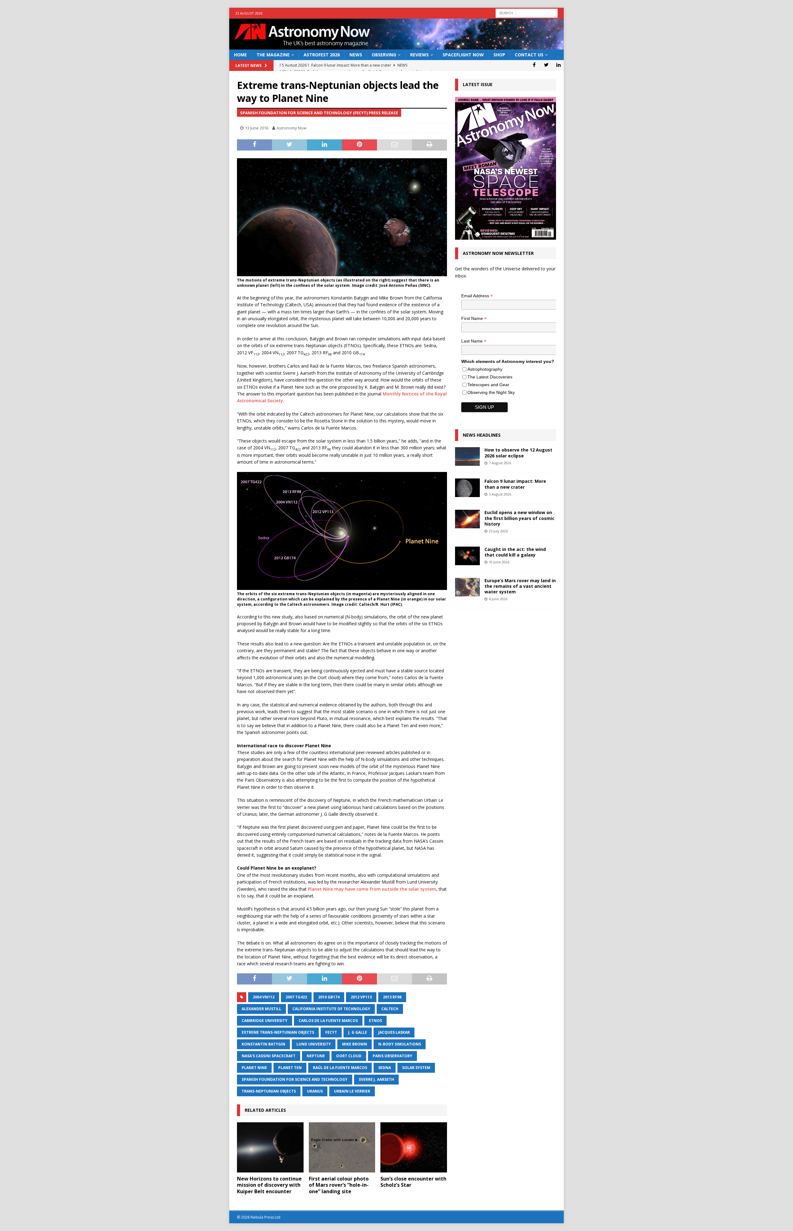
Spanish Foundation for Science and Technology (295, 1079)
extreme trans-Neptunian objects (278, 1032)
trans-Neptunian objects (269, 1091)
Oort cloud (348, 1056)
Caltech (389, 1008)
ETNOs (375, 1020)
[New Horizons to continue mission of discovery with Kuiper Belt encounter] (270, 1147)
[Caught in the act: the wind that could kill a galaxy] (467, 556)
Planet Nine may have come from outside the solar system (372, 889)
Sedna (384, 1067)
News (355, 55)
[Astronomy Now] (396, 46)
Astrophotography (484, 369)
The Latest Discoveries (489, 376)
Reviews (419, 55)
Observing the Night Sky (491, 392)
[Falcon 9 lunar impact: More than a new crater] (467, 487)
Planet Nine (254, 1067)
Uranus (315, 1091)
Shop (499, 55)
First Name (474, 318)
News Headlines (482, 435)
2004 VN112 (263, 997)
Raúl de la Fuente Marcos (340, 1067)
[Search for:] (527, 12)
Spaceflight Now (463, 55)
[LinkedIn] (558, 64)
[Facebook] (534, 64)
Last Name (473, 341)
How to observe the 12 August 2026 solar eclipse (518, 452)
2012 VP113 (361, 997)
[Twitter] (546, 64)
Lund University (313, 1044)
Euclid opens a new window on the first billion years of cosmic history (519, 517)
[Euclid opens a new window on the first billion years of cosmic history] (467, 519)
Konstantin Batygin (263, 1044)
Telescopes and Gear (488, 384)
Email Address (477, 296)
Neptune (316, 1056)
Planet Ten (290, 1067)
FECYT (331, 1032)
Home (240, 55)
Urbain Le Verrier (352, 1091)
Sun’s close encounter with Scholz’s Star (413, 1182)
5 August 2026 (500, 494)
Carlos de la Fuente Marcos (328, 1020)
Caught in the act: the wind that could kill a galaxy (515, 552)
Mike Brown (354, 1044)
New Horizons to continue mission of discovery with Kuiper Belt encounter (269, 1185)
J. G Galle (357, 1032)
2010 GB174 (329, 997)
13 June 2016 (256, 128)
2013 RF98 (392, 997)
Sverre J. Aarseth (376, 1079)
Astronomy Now (291, 128)
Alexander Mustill (261, 1008)
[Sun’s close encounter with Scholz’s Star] (413, 1147)
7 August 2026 (500, 463)
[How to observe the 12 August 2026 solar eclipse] (467, 456)
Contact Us (529, 55)
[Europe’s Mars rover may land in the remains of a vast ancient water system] (467, 587)
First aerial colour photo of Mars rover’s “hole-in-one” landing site (339, 1185)
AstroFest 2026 (322, 55)
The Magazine (273, 55)
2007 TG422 (296, 997)
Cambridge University (264, 1020)
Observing (384, 55)
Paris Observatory (392, 1056)
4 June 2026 (498, 598)
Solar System (416, 1067)
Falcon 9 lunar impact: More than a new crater (515, 484)
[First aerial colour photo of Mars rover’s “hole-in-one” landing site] (342, 1147)
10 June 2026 (499, 562)
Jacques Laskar (394, 1032)
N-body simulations (399, 1044)
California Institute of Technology (331, 1008)
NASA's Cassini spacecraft (269, 1056)
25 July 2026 (498, 531)
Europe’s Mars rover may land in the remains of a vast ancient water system (520, 586)
